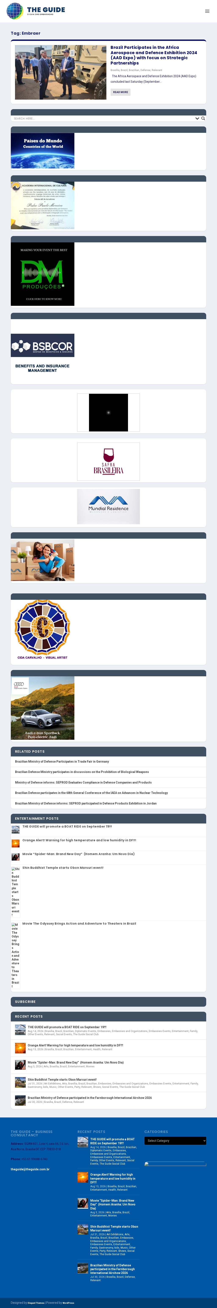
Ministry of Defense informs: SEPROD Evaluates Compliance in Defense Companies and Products (83, 782)
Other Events (35, 1034)
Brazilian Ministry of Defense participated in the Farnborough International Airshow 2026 (90, 1097)
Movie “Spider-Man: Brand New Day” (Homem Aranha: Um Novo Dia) (78, 854)
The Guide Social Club (86, 1034)
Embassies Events (160, 1031)
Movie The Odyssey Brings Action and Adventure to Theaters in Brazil (79, 923)
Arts (46, 1066)
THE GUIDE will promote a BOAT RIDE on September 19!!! (67, 826)
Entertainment (180, 1031)
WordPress (68, 1303)
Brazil (124, 70)
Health (97, 1049)
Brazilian (134, 70)
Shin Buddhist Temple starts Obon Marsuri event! (63, 868)
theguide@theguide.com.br (30, 1169)
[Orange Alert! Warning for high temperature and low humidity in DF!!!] (20, 1048)
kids (45, 1087)
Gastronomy (35, 1087)
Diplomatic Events (85, 1031)
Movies (90, 1066)
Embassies (104, 1031)
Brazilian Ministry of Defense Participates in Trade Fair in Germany (62, 761)
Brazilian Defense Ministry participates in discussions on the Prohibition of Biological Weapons (82, 772)
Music (53, 1087)
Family (193, 1031)
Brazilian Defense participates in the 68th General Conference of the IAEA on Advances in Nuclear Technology (91, 793)
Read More (120, 92)
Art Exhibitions (52, 1083)
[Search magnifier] (203, 118)
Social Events (64, 1034)
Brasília (115, 70)
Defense (145, 70)
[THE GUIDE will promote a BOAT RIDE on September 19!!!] (20, 1030)
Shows (97, 1087)
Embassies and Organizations (129, 1031)
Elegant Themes (36, 1303)
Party (77, 1087)
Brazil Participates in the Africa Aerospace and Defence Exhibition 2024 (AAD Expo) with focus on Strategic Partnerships (154, 55)
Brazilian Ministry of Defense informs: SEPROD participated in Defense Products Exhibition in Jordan (86, 803)
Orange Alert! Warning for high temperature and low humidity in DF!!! (79, 840)
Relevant (157, 70)
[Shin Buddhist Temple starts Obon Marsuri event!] (20, 1082)
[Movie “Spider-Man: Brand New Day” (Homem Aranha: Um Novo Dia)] (20, 1065)
